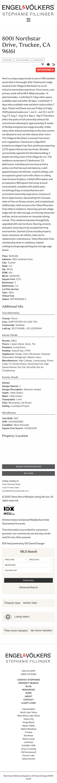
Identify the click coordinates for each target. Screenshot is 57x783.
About (28, 696)
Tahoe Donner (28, 758)
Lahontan (28, 742)
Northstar (28, 735)
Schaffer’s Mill (28, 745)
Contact (28, 699)
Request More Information (28, 466)
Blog (28, 686)
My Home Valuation (41, 630)
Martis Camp (28, 738)
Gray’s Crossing (28, 748)
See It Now (8, 60)
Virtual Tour (8, 296)
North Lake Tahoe (28, 712)
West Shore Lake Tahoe (28, 715)
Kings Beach (28, 722)
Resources (28, 689)
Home (28, 693)
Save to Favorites (22, 60)
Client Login (28, 702)
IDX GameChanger (34, 543)
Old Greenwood (28, 752)
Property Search (28, 683)
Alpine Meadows (28, 728)
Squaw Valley (28, 725)
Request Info (38, 60)
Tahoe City (28, 719)
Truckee (28, 732)
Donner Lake (28, 755)
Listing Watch (21, 616)
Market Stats (29, 602)
